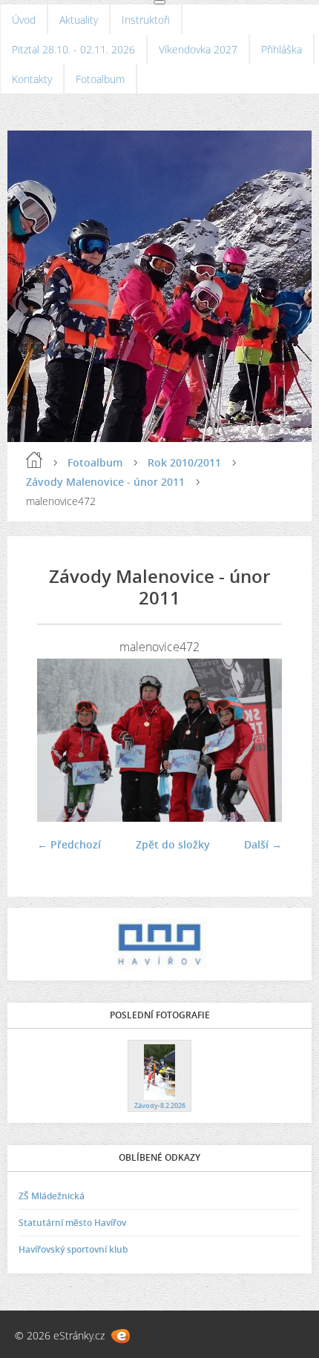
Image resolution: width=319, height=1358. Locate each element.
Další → (263, 844)
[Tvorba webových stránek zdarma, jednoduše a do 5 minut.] (120, 1336)
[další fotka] (257, 740)
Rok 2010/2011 (184, 462)
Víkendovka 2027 (198, 49)
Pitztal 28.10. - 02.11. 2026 (73, 49)
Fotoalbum (100, 79)
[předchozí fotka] (61, 740)
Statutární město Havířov (72, 1222)
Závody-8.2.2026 (159, 1105)
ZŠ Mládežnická (52, 1196)
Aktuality (78, 20)
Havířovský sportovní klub (73, 1249)
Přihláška (281, 49)
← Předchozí (69, 844)
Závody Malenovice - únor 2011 (105, 482)
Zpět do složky (173, 844)
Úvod (24, 20)
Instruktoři (146, 20)
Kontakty (32, 79)
